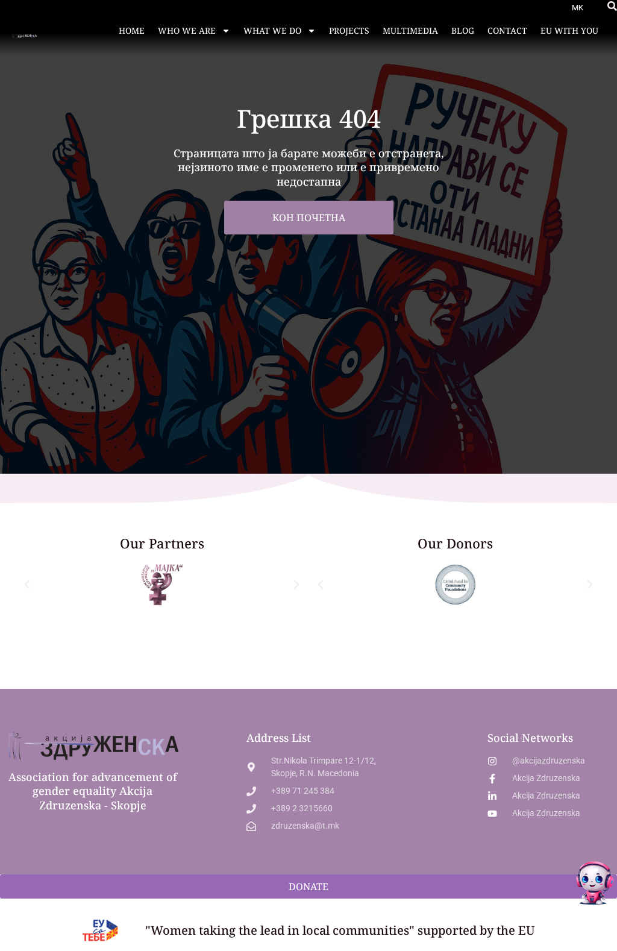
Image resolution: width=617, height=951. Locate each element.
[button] (612, 6)
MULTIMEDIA (410, 30)
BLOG (462, 30)
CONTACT (507, 30)
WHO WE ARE (187, 30)
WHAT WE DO (272, 30)
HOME (132, 30)
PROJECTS (349, 30)
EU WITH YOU (569, 30)
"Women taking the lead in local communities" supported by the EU (340, 930)
